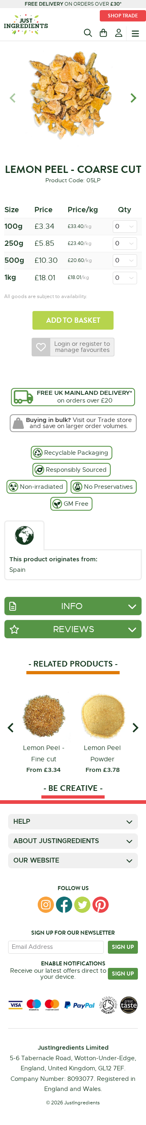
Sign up (123, 947)
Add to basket (73, 320)
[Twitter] (82, 905)
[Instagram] (46, 905)
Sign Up (123, 973)
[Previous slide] (13, 98)
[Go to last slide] (11, 727)
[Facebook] (64, 905)
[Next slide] (133, 98)
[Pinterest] (100, 905)
